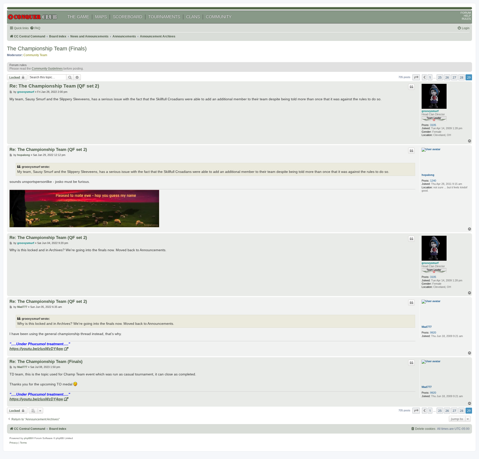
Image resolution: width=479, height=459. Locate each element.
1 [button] (430, 77)
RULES (466, 18)
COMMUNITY (219, 16)
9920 (433, 332)
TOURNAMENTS (164, 16)
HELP (467, 15)
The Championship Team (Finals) (47, 48)
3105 (433, 124)
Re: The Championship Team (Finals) (46, 361)
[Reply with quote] (411, 87)
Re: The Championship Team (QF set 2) (54, 86)
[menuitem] (35, 28)
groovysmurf (430, 111)
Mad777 (427, 326)
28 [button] (461, 77)
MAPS (101, 16)
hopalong (428, 174)
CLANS (193, 16)
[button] (416, 77)
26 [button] (447, 77)
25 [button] (440, 77)
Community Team (35, 55)
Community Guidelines (47, 68)
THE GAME (78, 16)
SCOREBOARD (127, 16)
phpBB (28, 438)
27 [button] (454, 77)
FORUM (466, 12)
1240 (433, 180)
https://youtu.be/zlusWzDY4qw (36, 348)
